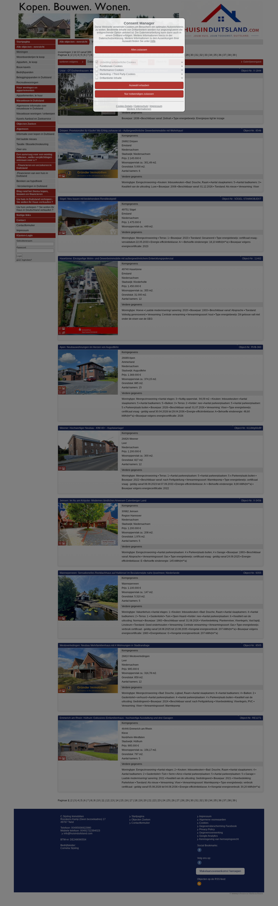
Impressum (156, 106)
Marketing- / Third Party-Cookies (117, 74)
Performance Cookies (112, 70)
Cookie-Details (124, 106)
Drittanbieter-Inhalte (111, 77)
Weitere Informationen (139, 109)
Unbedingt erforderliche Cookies (118, 62)
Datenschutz (141, 106)
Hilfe (152, 41)
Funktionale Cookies (111, 66)
